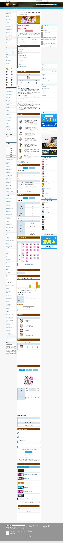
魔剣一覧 (37, 8)
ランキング (55, 71)
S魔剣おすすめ (8, 202)
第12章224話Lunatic (8, 188)
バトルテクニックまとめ (9, 224)
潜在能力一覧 (7, 63)
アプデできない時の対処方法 (9, 334)
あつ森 (45, 219)
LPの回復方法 (7, 243)
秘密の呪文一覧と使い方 (9, 29)
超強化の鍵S (7, 260)
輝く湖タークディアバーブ (9, 178)
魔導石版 (7, 275)
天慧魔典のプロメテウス (9, 169)
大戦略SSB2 (45, 229)
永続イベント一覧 (8, 136)
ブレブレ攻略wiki (12, 4)
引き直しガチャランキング (9, 23)
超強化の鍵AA (8, 262)
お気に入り (36, 498)
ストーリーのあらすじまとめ (9, 35)
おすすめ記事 (23, 466)
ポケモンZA (45, 214)
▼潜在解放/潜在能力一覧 (22, 55)
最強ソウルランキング (9, 16)
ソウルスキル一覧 (8, 111)
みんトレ (45, 171)
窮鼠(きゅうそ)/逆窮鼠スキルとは (10, 314)
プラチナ (7, 276)
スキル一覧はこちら (29, 191)
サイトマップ (29, 534)
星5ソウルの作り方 (8, 120)
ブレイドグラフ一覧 (8, 130)
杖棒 (12, 79)
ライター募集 (29, 536)
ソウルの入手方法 (8, 113)
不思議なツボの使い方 (9, 292)
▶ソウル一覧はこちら (20, 161)
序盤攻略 (31, 8)
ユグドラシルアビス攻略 (9, 32)
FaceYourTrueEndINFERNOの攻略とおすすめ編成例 (49, 37)
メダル (7, 253)
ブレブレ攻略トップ (8, 13)
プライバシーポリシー (46, 526)
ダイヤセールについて (44, 75)
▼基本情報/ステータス (21, 53)
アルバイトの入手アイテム (9, 295)
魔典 (7, 85)
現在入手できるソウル (9, 114)
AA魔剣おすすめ (8, 204)
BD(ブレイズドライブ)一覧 (9, 91)
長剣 (7, 77)
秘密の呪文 (48, 8)
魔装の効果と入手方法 (9, 244)
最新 (53, 71)
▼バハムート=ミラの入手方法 (22, 57)
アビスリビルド (14, 8)
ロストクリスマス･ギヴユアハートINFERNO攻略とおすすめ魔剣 (49, 44)
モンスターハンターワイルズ (47, 217)
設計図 (7, 279)
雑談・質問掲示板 (44, 86)
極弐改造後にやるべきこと (9, 208)
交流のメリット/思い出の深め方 (10, 240)
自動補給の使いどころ (9, 324)
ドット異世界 (45, 186)
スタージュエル (8, 272)
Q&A (6, 340)
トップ (9, 8)
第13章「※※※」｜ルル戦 (9, 191)
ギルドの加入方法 (8, 304)
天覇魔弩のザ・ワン (8, 163)
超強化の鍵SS (8, 259)
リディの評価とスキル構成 (46, 32)
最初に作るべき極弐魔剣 (9, 214)
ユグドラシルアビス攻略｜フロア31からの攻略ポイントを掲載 (49, 39)
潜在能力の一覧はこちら (29, 264)
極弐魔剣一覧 (7, 57)
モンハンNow (45, 181)
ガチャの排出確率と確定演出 (9, 50)
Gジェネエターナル (46, 169)
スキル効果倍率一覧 (8, 101)
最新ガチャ (7, 42)
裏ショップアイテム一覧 (9, 321)
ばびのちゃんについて (44, 78)
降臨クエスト (7, 288)
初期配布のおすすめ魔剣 (9, 198)
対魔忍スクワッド (46, 166)
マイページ (43, 67)
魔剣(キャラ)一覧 (23, 39)
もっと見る (49, 46)
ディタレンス (26, 155)
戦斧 (7, 82)
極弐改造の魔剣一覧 (34, 39)
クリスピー (33, 104)
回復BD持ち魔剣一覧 (8, 97)
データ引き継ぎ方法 (8, 333)
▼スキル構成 (20, 51)
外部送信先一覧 (45, 527)
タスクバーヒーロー (46, 207)
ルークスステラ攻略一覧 (9, 146)
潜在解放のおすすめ (44, 74)
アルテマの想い (30, 526)
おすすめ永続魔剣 (8, 217)
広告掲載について (30, 531)
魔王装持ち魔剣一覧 (8, 60)
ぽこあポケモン (46, 202)
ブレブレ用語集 (8, 330)
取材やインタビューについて (32, 527)
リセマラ (25, 8)
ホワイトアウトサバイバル (47, 188)
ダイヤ (7, 250)
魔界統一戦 (7, 301)
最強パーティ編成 (8, 19)
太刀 (7, 79)
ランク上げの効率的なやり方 (9, 227)
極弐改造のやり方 (8, 233)
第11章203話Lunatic (8, 185)
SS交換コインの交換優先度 (9, 320)
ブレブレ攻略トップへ (30, 454)
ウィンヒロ (45, 176)
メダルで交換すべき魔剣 (9, 211)
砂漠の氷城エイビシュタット (9, 179)
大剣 (36, 83)
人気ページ (34, 466)
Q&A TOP (43, 64)
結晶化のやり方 (8, 127)
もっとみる (48, 80)
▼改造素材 (20, 62)
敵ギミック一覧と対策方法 (9, 317)
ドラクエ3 (45, 224)
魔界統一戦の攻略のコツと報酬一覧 (46, 88)
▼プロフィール (20, 64)
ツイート (21, 498)
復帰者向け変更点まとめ (9, 39)
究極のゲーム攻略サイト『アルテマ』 (33, 525)
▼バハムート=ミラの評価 (22, 47)
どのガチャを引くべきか (9, 49)
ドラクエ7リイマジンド (47, 212)
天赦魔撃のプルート (8, 172)
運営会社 (29, 535)
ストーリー (54, 8)
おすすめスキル (8, 104)
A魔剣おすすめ (8, 205)
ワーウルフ (37, 104)
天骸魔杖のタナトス (8, 166)
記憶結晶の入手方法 (8, 126)
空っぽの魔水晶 (8, 266)
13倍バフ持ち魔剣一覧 (9, 103)
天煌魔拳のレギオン (8, 162)
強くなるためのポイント (9, 327)
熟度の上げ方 (7, 234)
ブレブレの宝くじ (44, 72)
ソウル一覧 (43, 8)
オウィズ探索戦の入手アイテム (10, 298)
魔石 (6, 256)
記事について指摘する (29, 502)
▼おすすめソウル (21, 49)
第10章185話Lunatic (8, 182)
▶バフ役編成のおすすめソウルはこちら (23, 162)
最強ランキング (20, 8)
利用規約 (29, 530)
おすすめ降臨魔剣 (8, 218)
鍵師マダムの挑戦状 (8, 291)
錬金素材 (7, 269)
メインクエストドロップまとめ (10, 285)
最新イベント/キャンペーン (9, 43)
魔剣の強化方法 (8, 230)
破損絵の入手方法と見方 (9, 246)
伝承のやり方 (7, 237)
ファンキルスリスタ (46, 164)
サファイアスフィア (46, 159)
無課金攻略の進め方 (8, 201)
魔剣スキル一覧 (8, 100)
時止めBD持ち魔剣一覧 (9, 94)
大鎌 (12, 85)
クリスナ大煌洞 (8, 308)
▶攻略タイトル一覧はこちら (49, 198)
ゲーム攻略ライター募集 (46, 525)
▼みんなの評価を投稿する (22, 66)
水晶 (6, 263)
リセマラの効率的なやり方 (9, 26)
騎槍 (12, 82)
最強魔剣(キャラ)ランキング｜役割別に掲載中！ (49, 28)
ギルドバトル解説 (8, 305)
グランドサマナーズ (46, 193)
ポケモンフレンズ (46, 183)
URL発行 (29, 498)
